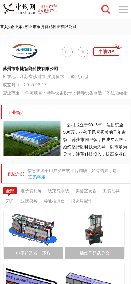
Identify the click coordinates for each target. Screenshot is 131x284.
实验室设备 (86, 190)
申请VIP (106, 51)
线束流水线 (58, 190)
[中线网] (33, 9)
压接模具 (28, 200)
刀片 (10, 200)
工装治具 (111, 190)
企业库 (16, 26)
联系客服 (36, 177)
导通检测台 (54, 200)
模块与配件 (81, 200)
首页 (4, 26)
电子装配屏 (31, 190)
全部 (10, 190)
